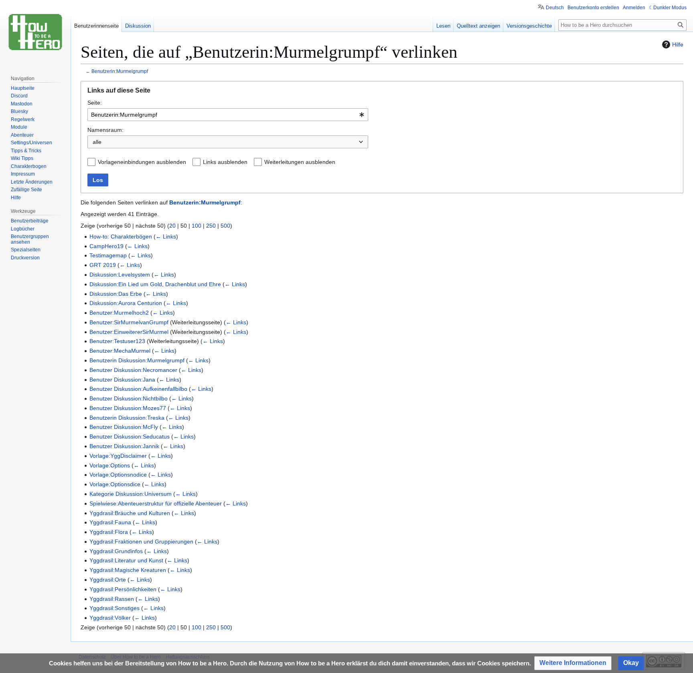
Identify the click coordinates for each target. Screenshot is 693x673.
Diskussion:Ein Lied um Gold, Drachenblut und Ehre (155, 284)
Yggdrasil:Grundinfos (116, 551)
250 (211, 225)
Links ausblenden (225, 162)
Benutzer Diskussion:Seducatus (129, 436)
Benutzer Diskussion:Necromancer (133, 370)
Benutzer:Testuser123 (117, 341)
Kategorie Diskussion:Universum (130, 494)
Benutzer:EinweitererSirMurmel (128, 332)
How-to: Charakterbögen (120, 236)
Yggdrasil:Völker (110, 617)
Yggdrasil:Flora (108, 532)
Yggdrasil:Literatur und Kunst (126, 560)
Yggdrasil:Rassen (111, 599)
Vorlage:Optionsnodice (118, 474)
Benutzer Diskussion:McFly (123, 427)
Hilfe (677, 44)
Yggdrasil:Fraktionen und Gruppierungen (141, 541)
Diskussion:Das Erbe (115, 294)
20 (172, 225)
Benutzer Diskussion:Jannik (124, 446)
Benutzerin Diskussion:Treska (126, 417)
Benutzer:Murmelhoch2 (119, 312)
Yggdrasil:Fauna (110, 522)
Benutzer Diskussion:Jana (122, 379)
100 (196, 225)
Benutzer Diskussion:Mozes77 (127, 408)
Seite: (94, 102)
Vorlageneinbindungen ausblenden (142, 162)
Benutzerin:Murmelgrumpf (119, 71)
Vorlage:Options (109, 465)
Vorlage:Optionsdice (114, 484)
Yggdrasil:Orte (107, 579)
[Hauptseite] (35, 32)
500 (225, 225)
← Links (166, 236)
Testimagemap (108, 255)
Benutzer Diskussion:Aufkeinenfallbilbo (138, 389)
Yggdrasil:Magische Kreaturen (127, 570)
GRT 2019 (102, 265)
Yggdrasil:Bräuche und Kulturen (129, 513)
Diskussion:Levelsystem (119, 274)
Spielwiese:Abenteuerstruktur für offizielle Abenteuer (155, 503)
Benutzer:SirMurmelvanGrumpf (128, 322)
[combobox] (227, 114)
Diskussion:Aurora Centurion (125, 303)
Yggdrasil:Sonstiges (114, 608)
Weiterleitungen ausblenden (299, 162)
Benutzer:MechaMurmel (119, 351)
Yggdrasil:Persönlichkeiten (122, 589)
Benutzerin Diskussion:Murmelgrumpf (136, 360)
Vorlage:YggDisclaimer (118, 456)
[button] (573, 663)
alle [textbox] (97, 142)
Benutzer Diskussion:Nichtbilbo (128, 398)
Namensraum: (105, 130)
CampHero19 (106, 246)
